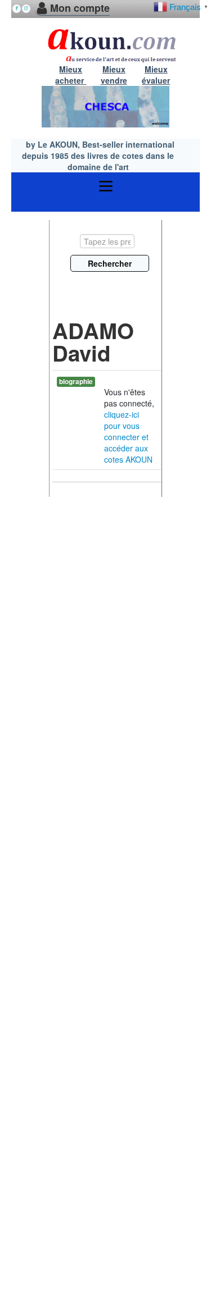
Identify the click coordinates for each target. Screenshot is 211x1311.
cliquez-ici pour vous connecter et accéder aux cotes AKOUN (128, 437)
